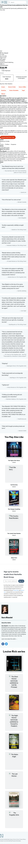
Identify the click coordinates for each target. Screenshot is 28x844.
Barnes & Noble (12, 87)
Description (3, 96)
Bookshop (3, 90)
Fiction (2, 144)
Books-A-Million (22, 87)
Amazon (3, 87)
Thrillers (7, 144)
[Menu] (2, 2)
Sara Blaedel (5, 53)
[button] (14, 51)
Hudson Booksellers (14, 90)
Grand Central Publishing (6, 62)
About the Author (4, 149)
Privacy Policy (22, 839)
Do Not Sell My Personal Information (13, 841)
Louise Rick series (4, 147)
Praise (1, 162)
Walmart (3, 94)
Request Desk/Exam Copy (7, 137)
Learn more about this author (8, 639)
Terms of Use (16, 839)
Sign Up (21, 581)
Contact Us (2, 841)
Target (23, 90)
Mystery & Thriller (4, 141)
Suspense (13, 144)
